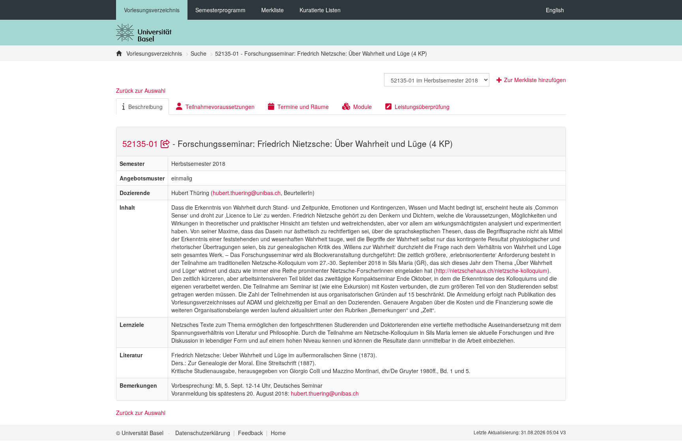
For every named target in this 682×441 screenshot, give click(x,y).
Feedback (250, 433)
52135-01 (141, 143)
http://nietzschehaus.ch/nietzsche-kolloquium (491, 270)
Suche (198, 53)
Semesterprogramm (220, 10)
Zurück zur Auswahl (140, 90)
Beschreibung (145, 107)
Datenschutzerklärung (202, 433)
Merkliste (272, 10)
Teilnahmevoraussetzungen (220, 107)
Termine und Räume (303, 107)
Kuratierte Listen (320, 10)
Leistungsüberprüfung (422, 107)
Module (362, 107)
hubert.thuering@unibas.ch (247, 193)
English (555, 10)
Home (278, 433)
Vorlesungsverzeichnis (152, 10)
